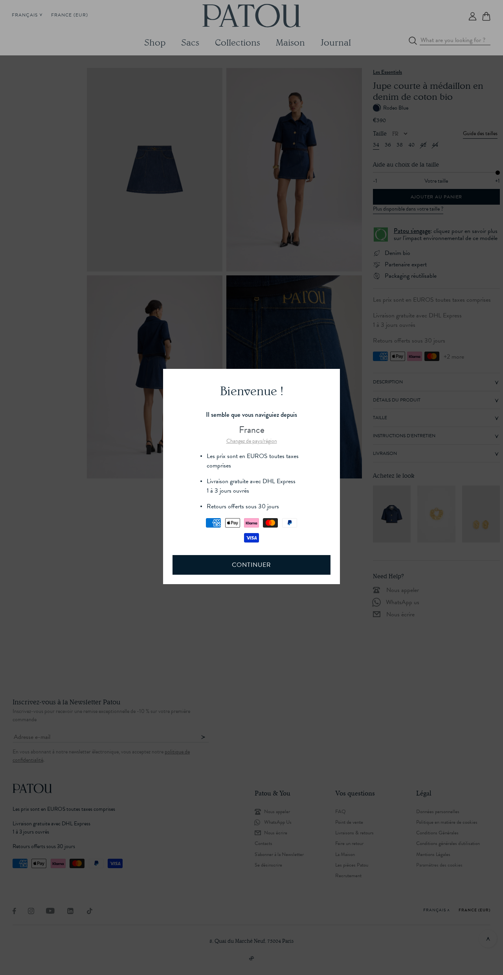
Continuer (251, 565)
